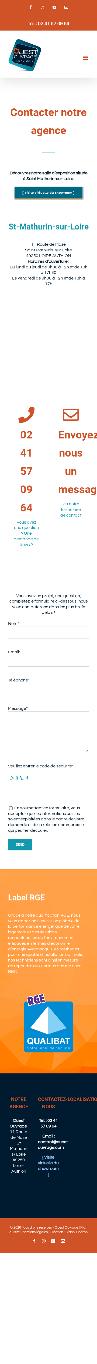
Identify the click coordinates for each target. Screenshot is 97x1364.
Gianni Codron (76, 1232)
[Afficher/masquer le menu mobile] (86, 58)
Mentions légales (35, 1232)
